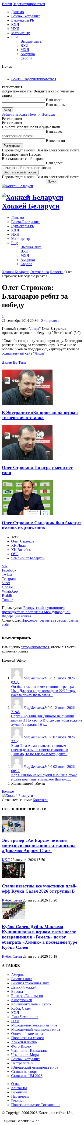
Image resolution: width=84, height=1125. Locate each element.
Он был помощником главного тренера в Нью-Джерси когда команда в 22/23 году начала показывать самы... (44, 691)
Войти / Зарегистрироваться (33, 79)
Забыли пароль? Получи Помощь (28, 114)
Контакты (40, 800)
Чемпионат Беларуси (28, 558)
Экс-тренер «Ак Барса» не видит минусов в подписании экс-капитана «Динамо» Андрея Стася (39, 845)
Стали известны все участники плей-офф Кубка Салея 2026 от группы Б (39, 888)
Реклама (17, 1101)
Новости (56, 272)
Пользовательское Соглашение (35, 1105)
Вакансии (19, 1092)
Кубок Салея (12, 900)
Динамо (17, 12)
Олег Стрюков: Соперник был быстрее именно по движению (41, 525)
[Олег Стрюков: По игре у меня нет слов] (27, 459)
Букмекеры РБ (22, 20)
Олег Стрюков (22, 541)
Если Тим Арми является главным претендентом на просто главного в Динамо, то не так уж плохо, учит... (39, 750)
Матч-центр (20, 33)
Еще (14, 37)
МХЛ (25, 50)
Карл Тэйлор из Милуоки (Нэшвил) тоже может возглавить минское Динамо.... (44, 777)
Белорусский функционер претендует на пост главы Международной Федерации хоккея (36, 612)
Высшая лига (31, 41)
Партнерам (20, 1096)
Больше (8, 791)
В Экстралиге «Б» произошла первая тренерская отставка (40, 415)
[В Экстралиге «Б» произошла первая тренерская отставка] (27, 403)
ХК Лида (18, 545)
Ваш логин (54, 100)
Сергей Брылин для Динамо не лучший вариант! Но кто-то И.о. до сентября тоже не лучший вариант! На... (46, 720)
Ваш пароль (55, 105)
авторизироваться (35, 647)
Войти (7, 4)
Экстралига (39, 272)
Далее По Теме (14, 362)
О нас (15, 1084)
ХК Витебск (21, 550)
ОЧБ (14, 554)
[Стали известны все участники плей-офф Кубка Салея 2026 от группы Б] (13, 877)
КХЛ (15, 24)
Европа (26, 58)
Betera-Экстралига (25, 16)
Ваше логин (55, 141)
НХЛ (15, 29)
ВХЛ (24, 46)
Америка (28, 54)
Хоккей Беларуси (15, 272)
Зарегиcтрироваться (29, 4)
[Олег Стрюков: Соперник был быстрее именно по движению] (27, 514)
